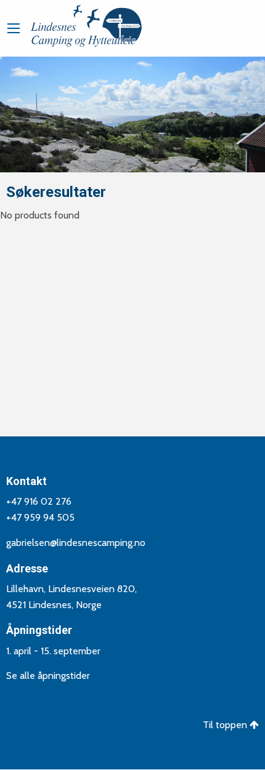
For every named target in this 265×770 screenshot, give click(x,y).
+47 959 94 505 (40, 517)
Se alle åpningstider (48, 675)
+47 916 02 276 (38, 501)
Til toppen (226, 725)
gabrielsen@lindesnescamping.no (75, 542)
